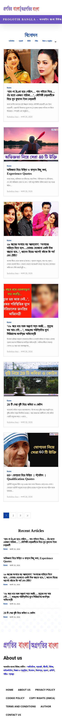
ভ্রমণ (46, 670)
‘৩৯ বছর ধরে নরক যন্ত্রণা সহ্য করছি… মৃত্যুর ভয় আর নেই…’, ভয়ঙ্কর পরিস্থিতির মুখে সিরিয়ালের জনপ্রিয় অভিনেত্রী (30, 329)
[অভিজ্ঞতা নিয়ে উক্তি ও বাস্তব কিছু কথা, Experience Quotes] (31, 144)
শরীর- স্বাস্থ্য (8, 673)
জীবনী (28, 41)
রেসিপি (51, 670)
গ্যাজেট (21, 41)
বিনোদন (9, 88)
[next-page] (27, 515)
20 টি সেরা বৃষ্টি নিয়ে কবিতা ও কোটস (24, 404)
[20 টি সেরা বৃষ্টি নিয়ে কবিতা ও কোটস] (31, 379)
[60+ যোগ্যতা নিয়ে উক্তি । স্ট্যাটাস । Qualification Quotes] (31, 450)
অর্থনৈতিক (11, 41)
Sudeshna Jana (12, 117)
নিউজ (36, 41)
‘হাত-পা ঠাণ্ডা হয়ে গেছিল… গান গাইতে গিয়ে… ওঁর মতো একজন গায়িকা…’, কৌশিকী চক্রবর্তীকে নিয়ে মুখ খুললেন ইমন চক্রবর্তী (31, 95)
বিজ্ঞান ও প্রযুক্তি (47, 41)
